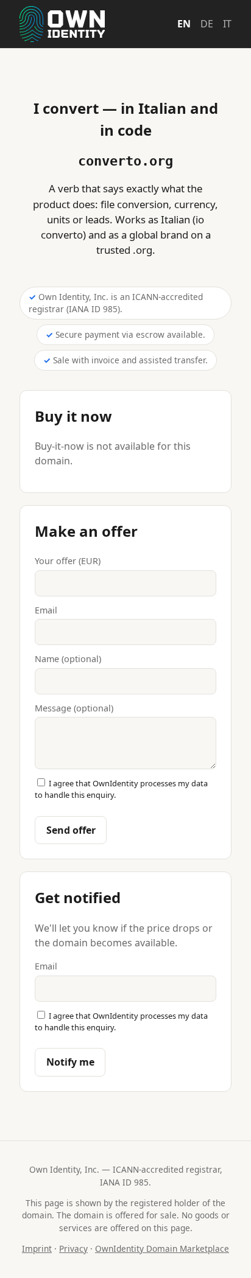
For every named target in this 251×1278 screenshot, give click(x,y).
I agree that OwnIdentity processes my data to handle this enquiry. (121, 789)
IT (227, 23)
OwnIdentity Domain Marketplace (162, 1248)
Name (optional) (68, 659)
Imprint (37, 1248)
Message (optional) (74, 708)
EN (184, 23)
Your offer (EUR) (68, 561)
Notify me (70, 1062)
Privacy (73, 1248)
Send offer (71, 830)
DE (206, 23)
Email (46, 610)
